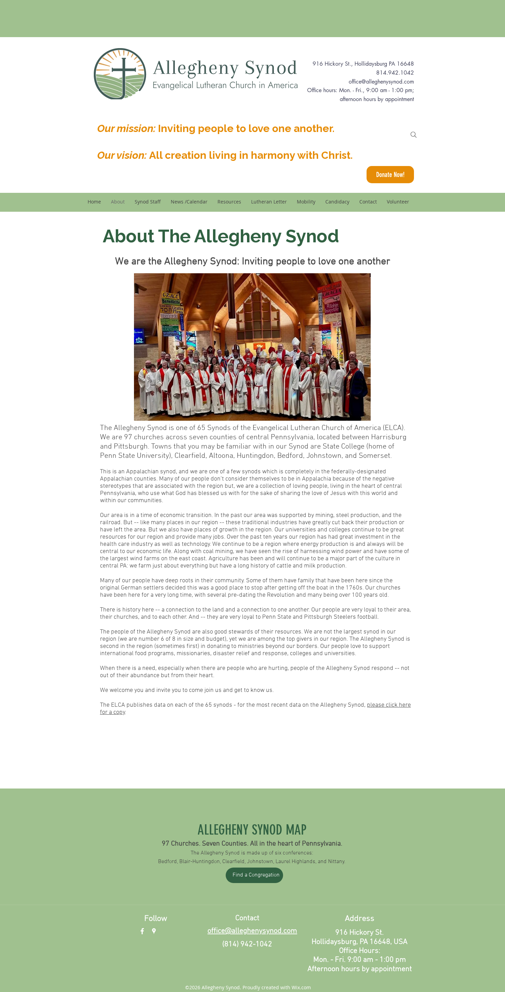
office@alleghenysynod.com (381, 81)
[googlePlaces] (154, 931)
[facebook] (142, 931)
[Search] (413, 135)
